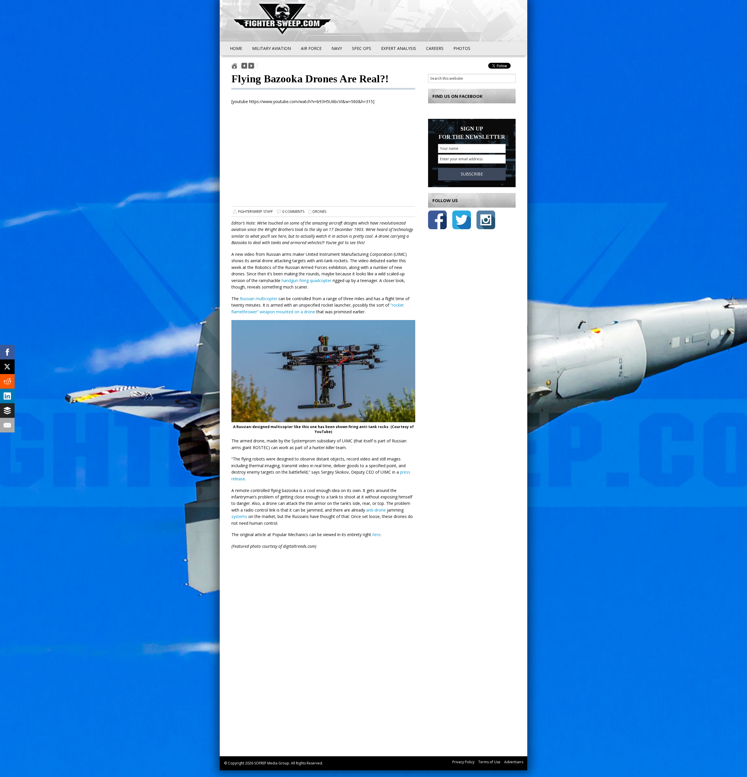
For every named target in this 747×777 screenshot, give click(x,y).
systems (239, 516)
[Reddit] (7, 381)
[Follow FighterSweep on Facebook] (437, 221)
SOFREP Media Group (271, 763)
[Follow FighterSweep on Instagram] (486, 221)
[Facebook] (7, 352)
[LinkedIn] (7, 396)
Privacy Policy (463, 761)
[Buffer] (7, 410)
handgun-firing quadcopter (306, 280)
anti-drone (376, 510)
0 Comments (293, 211)
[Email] (7, 425)
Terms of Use (489, 761)
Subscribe (472, 174)
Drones (319, 211)
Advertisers (513, 761)
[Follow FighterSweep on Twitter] (461, 221)
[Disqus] (323, 663)
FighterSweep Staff (255, 211)
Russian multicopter (258, 298)
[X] (7, 366)
